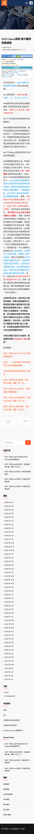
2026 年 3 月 (9, 513)
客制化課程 (7, 815)
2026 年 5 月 (9, 506)
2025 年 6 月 (9, 524)
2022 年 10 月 (9, 628)
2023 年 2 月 (9, 613)
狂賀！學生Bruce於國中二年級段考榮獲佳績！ (17, 770)
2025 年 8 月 (9, 517)
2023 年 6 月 (9, 598)
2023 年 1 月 (9, 617)
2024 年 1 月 (9, 572)
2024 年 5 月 (9, 558)
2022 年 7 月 (9, 635)
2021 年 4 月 (9, 676)
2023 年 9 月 (9, 587)
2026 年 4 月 (9, 510)
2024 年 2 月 (9, 569)
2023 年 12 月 (9, 576)
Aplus (7, 692)
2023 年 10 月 (9, 583)
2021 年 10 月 (9, 665)
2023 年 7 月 (9, 595)
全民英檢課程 (7, 794)
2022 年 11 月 (9, 624)
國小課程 (6, 810)
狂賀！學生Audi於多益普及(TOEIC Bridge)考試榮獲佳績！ (16, 745)
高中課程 (6, 799)
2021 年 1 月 (9, 679)
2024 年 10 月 (9, 550)
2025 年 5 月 (9, 528)
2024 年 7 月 (9, 554)
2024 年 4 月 (9, 561)
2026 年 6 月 (9, 502)
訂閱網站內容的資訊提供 (11, 720)
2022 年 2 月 (9, 650)
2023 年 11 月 (9, 580)
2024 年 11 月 (9, 547)
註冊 (4, 710)
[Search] (28, 442)
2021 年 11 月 (9, 661)
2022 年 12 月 (9, 620)
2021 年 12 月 (9, 657)
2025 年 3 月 (9, 536)
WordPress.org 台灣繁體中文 (13, 730)
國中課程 (6, 804)
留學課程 (6, 784)
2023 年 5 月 (9, 602)
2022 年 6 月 (9, 639)
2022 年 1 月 (9, 654)
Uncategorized (10, 696)
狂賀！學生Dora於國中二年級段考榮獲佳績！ (17, 761)
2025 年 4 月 (9, 532)
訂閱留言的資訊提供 (10, 725)
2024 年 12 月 (9, 543)
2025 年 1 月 (9, 539)
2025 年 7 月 (9, 521)
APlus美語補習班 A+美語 (17, 829)
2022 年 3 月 (9, 646)
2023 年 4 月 (9, 606)
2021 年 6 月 (9, 672)
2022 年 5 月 (9, 642)
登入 (4, 715)
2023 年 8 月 (9, 591)
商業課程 (6, 789)
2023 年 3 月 (9, 609)
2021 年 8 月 (9, 668)
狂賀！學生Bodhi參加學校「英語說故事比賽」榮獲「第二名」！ (17, 753)
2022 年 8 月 (9, 631)
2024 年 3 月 (9, 565)
